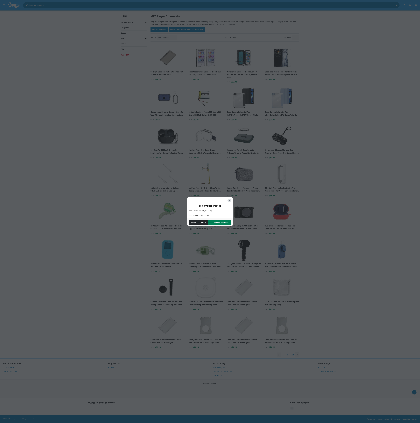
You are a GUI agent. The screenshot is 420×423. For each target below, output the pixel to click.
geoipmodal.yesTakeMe (220, 222)
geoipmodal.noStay (198, 222)
